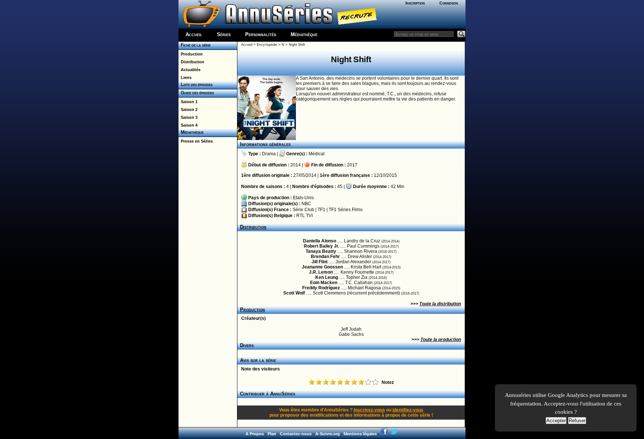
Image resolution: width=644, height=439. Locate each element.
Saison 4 (188, 125)
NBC (306, 203)
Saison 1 (188, 101)
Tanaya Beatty (321, 251)
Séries (224, 34)
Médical (317, 153)
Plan (272, 434)
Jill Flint (320, 261)
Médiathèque (304, 34)
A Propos (255, 434)
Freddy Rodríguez (321, 287)
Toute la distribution (440, 303)
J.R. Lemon (321, 272)
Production (191, 54)
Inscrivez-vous (369, 410)
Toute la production (440, 339)
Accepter (556, 420)
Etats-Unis (303, 197)
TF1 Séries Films (346, 209)
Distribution (191, 62)
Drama (269, 153)
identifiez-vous (407, 410)
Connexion (448, 3)
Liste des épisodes (195, 84)
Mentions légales (360, 434)
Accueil (194, 34)
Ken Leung (326, 277)
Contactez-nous (296, 434)
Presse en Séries (196, 141)
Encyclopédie (267, 45)
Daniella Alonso (319, 241)
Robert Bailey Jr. (321, 246)
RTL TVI (304, 215)
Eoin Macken (323, 282)
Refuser (577, 420)
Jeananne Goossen (322, 267)
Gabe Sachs (351, 334)
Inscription (415, 3)
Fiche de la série (195, 45)
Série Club (303, 209)
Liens (185, 77)
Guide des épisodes (196, 92)
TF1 (321, 209)
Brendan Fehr (325, 256)
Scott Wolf (294, 293)
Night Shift (297, 45)
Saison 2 (188, 109)
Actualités (190, 69)
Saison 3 (188, 117)
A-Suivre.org (327, 434)
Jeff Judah (351, 329)
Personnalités (260, 34)
